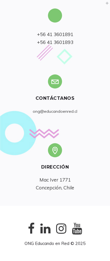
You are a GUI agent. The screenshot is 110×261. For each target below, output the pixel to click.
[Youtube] (77, 233)
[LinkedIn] (45, 233)
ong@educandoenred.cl (55, 111)
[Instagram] (61, 233)
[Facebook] (31, 233)
